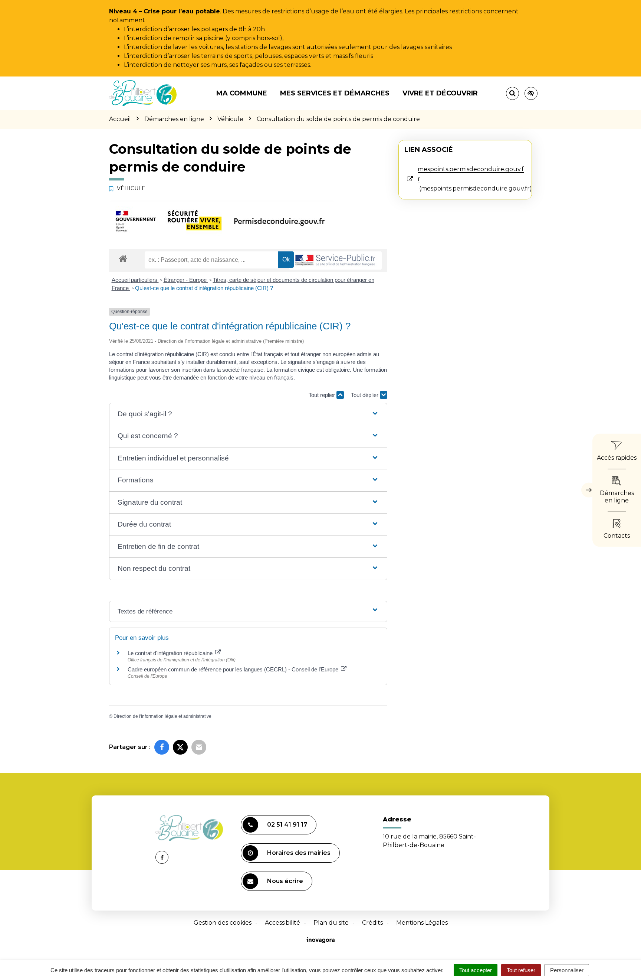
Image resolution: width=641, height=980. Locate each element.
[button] (248, 414)
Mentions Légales (422, 922)
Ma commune (241, 93)
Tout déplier (365, 395)
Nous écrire (285, 881)
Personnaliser (567, 970)
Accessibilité (282, 922)
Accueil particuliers (135, 280)
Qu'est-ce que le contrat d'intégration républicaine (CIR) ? (204, 288)
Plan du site (331, 922)
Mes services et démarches (334, 93)
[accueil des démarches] (123, 258)
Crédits (372, 922)
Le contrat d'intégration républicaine (171, 653)
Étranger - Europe (186, 280)
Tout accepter (475, 970)
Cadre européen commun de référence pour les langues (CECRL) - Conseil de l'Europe (234, 669)
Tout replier (322, 395)
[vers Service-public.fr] (335, 260)
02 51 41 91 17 (287, 824)
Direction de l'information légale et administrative (162, 716)
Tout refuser (521, 970)
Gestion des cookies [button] (223, 922)
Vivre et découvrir (440, 93)
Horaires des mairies (299, 852)
